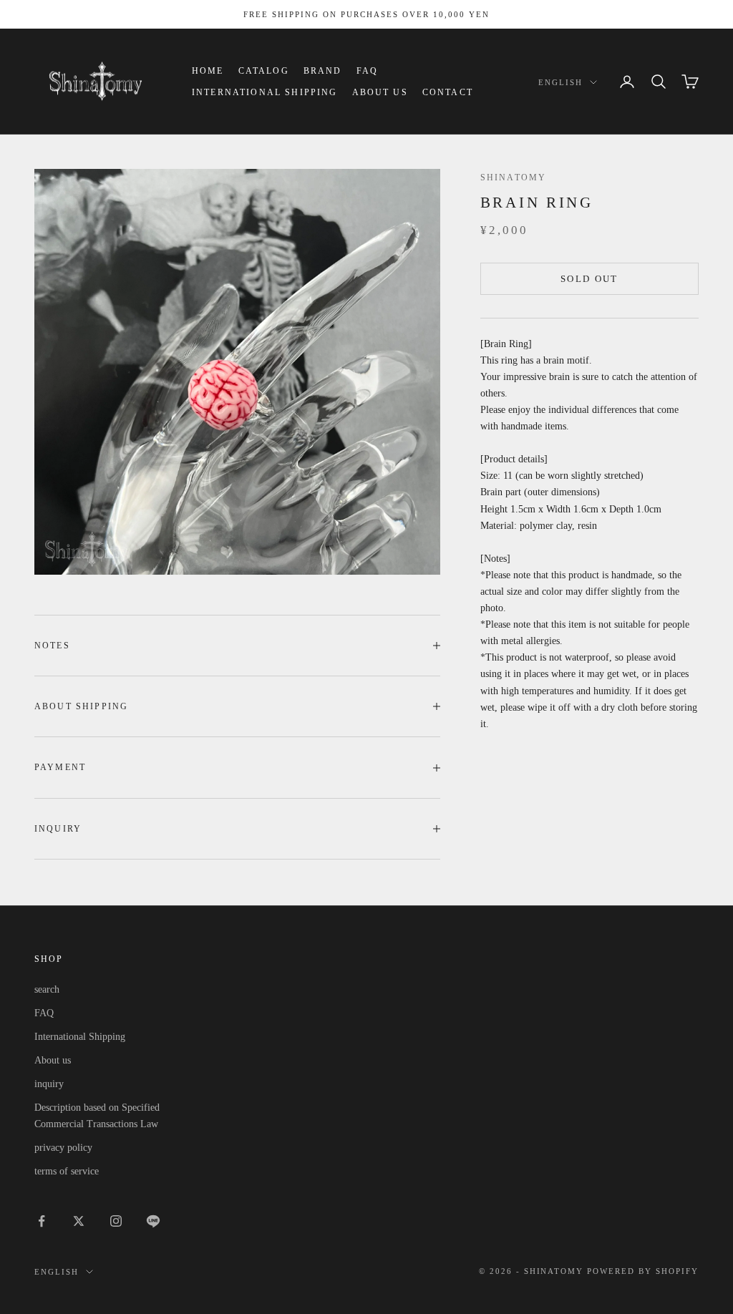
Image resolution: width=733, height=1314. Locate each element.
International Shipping (265, 92)
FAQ (367, 71)
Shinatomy (513, 177)
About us (380, 92)
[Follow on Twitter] (79, 1221)
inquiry (49, 1084)
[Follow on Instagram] (116, 1221)
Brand (323, 71)
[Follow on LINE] (153, 1221)
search (46, 989)
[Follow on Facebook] (41, 1221)
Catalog (263, 71)
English (560, 82)
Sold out (589, 278)
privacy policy (63, 1147)
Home (208, 71)
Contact (447, 92)
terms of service (66, 1171)
